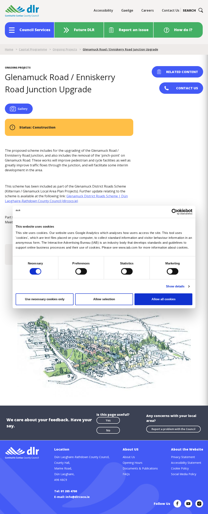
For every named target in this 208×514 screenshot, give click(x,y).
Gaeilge (127, 10)
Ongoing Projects (65, 49)
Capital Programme (33, 49)
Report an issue (133, 29)
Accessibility (103, 10)
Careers (147, 10)
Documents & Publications (140, 468)
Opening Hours (132, 463)
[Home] (22, 11)
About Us (129, 457)
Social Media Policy (183, 474)
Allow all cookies (164, 299)
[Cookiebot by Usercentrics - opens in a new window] (174, 212)
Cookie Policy (180, 468)
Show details (175, 286)
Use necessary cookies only (44, 299)
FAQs (126, 474)
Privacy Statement (183, 457)
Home (9, 49)
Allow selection (104, 299)
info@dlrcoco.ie (78, 497)
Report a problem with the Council (173, 429)
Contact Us (170, 10)
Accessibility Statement (186, 463)
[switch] (81, 271)
